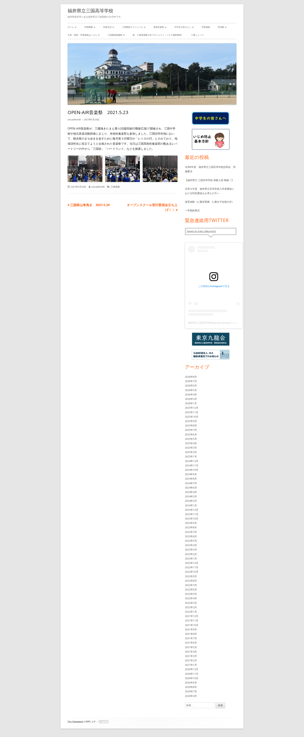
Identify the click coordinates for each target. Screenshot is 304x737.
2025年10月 (191, 416)
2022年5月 (191, 594)
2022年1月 (191, 611)
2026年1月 (191, 403)
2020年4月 (191, 696)
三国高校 (115, 186)
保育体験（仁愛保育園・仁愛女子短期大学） (209, 201)
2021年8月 (191, 633)
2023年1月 (191, 558)
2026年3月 (191, 399)
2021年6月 (191, 642)
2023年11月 (191, 514)
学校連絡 (206, 27)
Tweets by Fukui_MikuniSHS (201, 231)
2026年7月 (191, 381)
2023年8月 (191, 527)
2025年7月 (191, 430)
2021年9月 (191, 629)
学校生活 (107, 27)
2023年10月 (191, 518)
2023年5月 (191, 540)
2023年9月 (191, 523)
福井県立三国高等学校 (90, 10)
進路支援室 (158, 27)
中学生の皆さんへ (182, 27)
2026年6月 (191, 385)
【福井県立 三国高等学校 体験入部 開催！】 (209, 180)
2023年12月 (191, 509)
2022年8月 (191, 580)
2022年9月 (191, 576)
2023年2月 (191, 554)
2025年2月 (191, 452)
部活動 (221, 27)
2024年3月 (191, 496)
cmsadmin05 (74, 119)
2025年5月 (191, 438)
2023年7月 (191, 532)
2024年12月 (191, 461)
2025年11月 (191, 412)
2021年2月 (191, 660)
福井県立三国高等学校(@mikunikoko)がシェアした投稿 (218, 322)
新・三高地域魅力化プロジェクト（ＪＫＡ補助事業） (158, 34)
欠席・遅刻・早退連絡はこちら (82, 34)
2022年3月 (191, 602)
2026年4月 (191, 394)
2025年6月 (191, 434)
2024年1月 (191, 505)
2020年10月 (191, 678)
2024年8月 (191, 478)
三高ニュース (197, 34)
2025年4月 (191, 443)
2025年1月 (191, 456)
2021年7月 (191, 638)
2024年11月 (191, 465)
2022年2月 (191, 607)
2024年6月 (191, 487)
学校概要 (88, 27)
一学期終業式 (192, 210)
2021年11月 (191, 620)
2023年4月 (191, 545)
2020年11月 (191, 673)
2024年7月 (191, 483)
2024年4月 (191, 492)
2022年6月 (191, 589)
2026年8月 (191, 376)
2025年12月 (191, 407)
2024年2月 (191, 500)
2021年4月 (191, 651)
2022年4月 (191, 598)
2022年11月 (191, 567)
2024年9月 (191, 474)
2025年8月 (191, 425)
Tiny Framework (75, 721)
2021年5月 (191, 647)
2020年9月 (191, 682)
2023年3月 (191, 549)
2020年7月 (191, 691)
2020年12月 (191, 669)
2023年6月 (191, 536)
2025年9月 (191, 421)
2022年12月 (191, 563)
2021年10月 (191, 625)
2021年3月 (191, 656)
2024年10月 (191, 469)
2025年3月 (191, 447)
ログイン (104, 721)
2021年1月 (191, 664)
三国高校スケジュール (132, 27)
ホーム (71, 27)
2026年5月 (191, 390)
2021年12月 (191, 616)
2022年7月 (191, 585)
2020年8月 (191, 687)
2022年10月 (191, 571)
